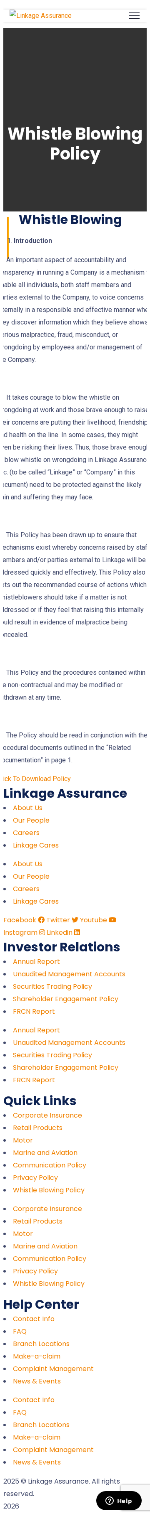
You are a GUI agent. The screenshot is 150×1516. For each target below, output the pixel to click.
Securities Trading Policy (52, 986)
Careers (26, 833)
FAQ (20, 1331)
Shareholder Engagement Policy (65, 999)
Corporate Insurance (47, 1115)
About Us (27, 808)
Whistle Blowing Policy (49, 1190)
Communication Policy (49, 1165)
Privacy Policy (35, 1177)
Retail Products (37, 1128)
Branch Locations (41, 1344)
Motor (23, 1140)
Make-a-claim (36, 1356)
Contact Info (34, 1319)
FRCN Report (34, 1011)
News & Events (37, 1381)
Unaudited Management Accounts (69, 974)
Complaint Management (53, 1368)
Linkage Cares (36, 845)
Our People (31, 820)
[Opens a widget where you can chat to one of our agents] (119, 1501)
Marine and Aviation (45, 1152)
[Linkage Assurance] (41, 16)
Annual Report (36, 961)
